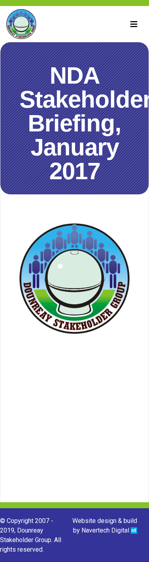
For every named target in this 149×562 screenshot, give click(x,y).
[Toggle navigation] (134, 24)
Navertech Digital (106, 530)
